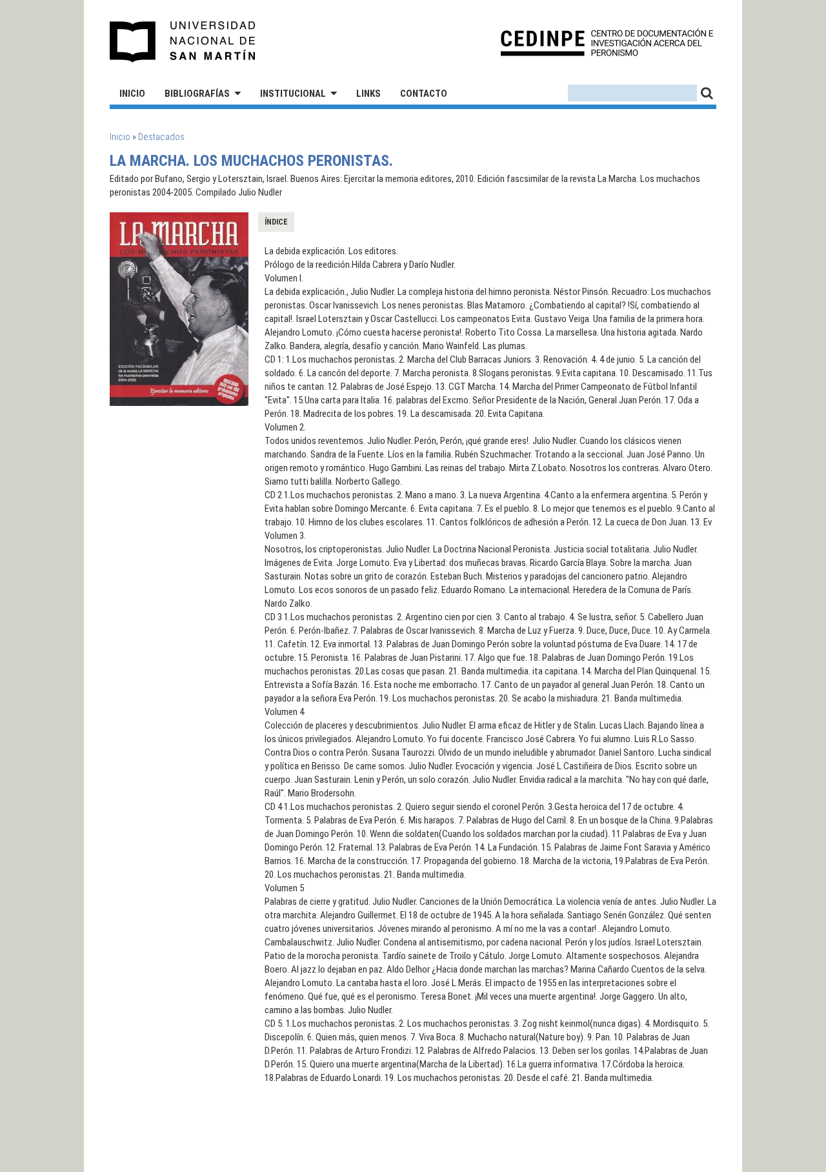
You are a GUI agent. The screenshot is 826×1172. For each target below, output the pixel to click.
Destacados (161, 137)
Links (368, 93)
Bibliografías (197, 93)
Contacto (423, 93)
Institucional (293, 93)
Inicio (132, 93)
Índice (276, 222)
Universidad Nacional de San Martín (183, 42)
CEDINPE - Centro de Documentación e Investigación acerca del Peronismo (607, 42)
